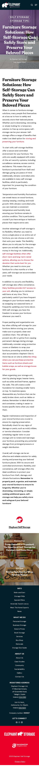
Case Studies (20, 661)
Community (19, 665)
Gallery (19, 673)
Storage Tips (19, 20)
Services (19, 636)
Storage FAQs (19, 596)
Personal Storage (19, 621)
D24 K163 (22, 697)
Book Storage (19, 633)
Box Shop (19, 640)
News (19, 611)
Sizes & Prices (19, 629)
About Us (19, 658)
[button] (36, 5)
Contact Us (19, 677)
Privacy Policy (20, 761)
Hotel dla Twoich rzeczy (20, 604)
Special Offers (19, 600)
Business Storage (19, 625)
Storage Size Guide (19, 648)
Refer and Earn (19, 592)
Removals (19, 644)
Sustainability (19, 669)
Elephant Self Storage (19, 59)
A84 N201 (22, 708)
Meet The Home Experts (19, 607)
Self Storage (19, 17)
